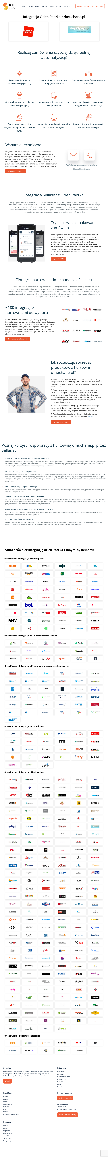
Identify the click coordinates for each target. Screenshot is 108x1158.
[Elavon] (45, 765)
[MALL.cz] (95, 597)
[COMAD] (78, 818)
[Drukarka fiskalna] (95, 1043)
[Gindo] (62, 1028)
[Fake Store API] (45, 1021)
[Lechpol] (12, 896)
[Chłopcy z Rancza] (62, 818)
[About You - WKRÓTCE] (62, 628)
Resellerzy (6, 1099)
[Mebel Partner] (62, 912)
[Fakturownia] (78, 697)
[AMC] (95, 779)
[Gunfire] (95, 997)
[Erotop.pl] (62, 842)
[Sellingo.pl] (12, 643)
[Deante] (29, 826)
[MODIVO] (12, 581)
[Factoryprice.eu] (45, 997)
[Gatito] (78, 997)
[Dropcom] (29, 834)
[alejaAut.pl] (78, 989)
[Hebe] (45, 589)
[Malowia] (45, 1005)
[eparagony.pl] (29, 704)
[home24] (62, 597)
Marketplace (61, 1072)
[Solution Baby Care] (62, 958)
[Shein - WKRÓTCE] (95, 620)
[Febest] (78, 850)
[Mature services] (29, 912)
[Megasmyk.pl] (78, 912)
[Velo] (78, 974)
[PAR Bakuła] (62, 935)
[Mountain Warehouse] (45, 620)
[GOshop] (78, 659)
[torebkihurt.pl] (78, 1013)
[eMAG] (45, 574)
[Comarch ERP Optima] (12, 681)
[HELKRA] (29, 865)
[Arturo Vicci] (78, 787)
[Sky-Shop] (12, 659)
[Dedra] (45, 826)
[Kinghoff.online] (95, 880)
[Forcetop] (95, 850)
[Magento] (29, 643)
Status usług (7, 1138)
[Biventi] (62, 811)
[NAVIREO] (29, 673)
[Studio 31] (62, 966)
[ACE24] (12, 779)
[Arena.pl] (45, 566)
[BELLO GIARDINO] (45, 803)
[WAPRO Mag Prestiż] (62, 681)
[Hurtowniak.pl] (78, 865)
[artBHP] (12, 997)
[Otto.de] (78, 574)
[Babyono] (95, 795)
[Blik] (62, 741)
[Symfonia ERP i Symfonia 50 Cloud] (95, 673)
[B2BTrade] (62, 795)
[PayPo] (45, 757)
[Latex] (78, 888)
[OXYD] (29, 935)
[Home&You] (45, 581)
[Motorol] (62, 920)
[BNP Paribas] (78, 741)
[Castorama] (95, 581)
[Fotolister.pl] (45, 1043)
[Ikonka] (45, 873)
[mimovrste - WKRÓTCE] (78, 628)
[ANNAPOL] (12, 787)
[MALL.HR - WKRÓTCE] (95, 628)
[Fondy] (45, 749)
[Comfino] (29, 765)
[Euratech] (95, 842)
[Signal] (29, 958)
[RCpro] (78, 943)
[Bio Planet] (29, 997)
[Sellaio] (95, 659)
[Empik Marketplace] (78, 566)
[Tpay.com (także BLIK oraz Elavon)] (12, 734)
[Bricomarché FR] (95, 613)
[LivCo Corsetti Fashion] (62, 896)
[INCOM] (62, 873)
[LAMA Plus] (45, 888)
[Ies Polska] (29, 873)
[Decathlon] (29, 581)
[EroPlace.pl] (45, 842)
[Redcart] (95, 651)
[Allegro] (12, 566)
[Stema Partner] (29, 966)
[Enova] (95, 681)
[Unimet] (62, 974)
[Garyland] (45, 857)
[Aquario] (45, 787)
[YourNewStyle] (12, 989)
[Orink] (95, 927)
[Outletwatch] (12, 935)
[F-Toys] (12, 850)
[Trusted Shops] (45, 1050)
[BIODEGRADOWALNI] (12, 811)
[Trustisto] (29, 1050)
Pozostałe (60, 1087)
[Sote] (45, 659)
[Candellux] (29, 818)
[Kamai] (45, 880)
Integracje (44, 6)
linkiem (90, 416)
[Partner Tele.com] (78, 935)
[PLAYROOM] (12, 943)
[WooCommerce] (62, 643)
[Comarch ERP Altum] (78, 681)
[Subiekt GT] (78, 673)
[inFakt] (95, 697)
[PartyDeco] (95, 935)
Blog (4, 1109)
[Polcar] (45, 943)
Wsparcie (66, 6)
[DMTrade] (78, 826)
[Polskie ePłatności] (12, 757)
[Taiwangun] (78, 966)
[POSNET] (78, 1043)
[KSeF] (95, 704)
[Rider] (45, 950)
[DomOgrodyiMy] (12, 834)
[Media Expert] (12, 605)
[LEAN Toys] (95, 888)
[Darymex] (12, 826)
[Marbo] (29, 904)
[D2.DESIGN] (95, 818)
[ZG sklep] (29, 989)
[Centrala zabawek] (45, 818)
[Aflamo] (12, 1013)
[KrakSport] (12, 888)
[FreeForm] (12, 857)
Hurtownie (60, 1074)
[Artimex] (62, 787)
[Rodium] (62, 950)
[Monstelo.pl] (45, 920)
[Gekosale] (12, 651)
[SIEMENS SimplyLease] (12, 741)
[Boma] (78, 811)
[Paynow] (95, 749)
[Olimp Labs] (62, 927)
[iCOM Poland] (12, 873)
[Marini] (45, 904)
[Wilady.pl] (78, 982)
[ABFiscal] (62, 1050)
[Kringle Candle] (29, 1005)
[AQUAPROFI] (29, 1028)
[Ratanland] (62, 1013)
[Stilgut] (45, 966)
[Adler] (62, 779)
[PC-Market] (45, 689)
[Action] (29, 779)
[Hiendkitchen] (12, 1005)
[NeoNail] (29, 927)
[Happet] (12, 865)
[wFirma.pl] (45, 673)
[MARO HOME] (78, 904)
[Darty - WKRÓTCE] (29, 628)
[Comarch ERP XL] (29, 681)
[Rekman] (95, 1005)
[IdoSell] (78, 643)
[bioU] (45, 811)
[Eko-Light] (95, 834)
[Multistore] (95, 920)
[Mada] (12, 904)
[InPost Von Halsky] (62, 620)
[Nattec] (12, 927)
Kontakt (59, 6)
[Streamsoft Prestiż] (95, 689)
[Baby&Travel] (78, 795)
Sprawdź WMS (58, 259)
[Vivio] (29, 982)
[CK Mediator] (45, 1028)
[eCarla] (62, 834)
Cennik (51, 6)
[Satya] (95, 950)
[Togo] (12, 974)
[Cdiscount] (95, 589)
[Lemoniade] (45, 896)
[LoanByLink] (12, 765)
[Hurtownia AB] (62, 865)
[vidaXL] (95, 974)
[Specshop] (12, 1021)
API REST (6, 1136)
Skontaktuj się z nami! (15, 171)
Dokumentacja (7, 1133)
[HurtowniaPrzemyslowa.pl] (95, 865)
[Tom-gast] (29, 974)
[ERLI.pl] (95, 566)
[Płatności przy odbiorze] (29, 757)
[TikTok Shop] (78, 620)
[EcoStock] (78, 834)
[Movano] (78, 920)
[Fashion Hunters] (45, 850)
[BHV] (12, 620)
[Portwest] (78, 1005)
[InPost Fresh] (62, 574)
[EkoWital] (29, 842)
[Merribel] (95, 1021)
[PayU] (45, 734)
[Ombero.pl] (62, 1005)
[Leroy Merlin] (29, 597)
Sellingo (5, 1102)
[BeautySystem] (29, 803)
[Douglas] (62, 589)
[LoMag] (29, 689)
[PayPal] (62, 734)
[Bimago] (95, 803)
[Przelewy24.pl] (78, 734)
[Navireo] (78, 704)
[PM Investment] (29, 943)
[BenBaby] (62, 803)
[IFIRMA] (45, 704)
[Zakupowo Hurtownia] (62, 1021)
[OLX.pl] (62, 566)
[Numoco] (45, 927)
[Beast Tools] (12, 803)
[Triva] (62, 697)
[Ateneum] (95, 787)
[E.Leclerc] (29, 613)
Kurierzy (60, 1082)
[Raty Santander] (95, 734)
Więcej (7, 1081)
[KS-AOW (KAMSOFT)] (12, 689)
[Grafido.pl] (62, 1043)
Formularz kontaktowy (67, 1114)
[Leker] (29, 896)
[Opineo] (29, 1043)
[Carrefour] (78, 605)
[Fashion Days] (45, 605)
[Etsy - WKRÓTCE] (78, 589)
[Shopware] (45, 651)
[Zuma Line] (29, 1021)
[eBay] (29, 566)
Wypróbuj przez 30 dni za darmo (90, 6)
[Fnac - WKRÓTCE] (12, 628)
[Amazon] (29, 574)
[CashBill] (95, 741)
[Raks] (62, 689)
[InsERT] (12, 719)
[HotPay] (45, 741)
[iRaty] (78, 757)
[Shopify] (78, 651)
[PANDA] (45, 935)
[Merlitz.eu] (95, 912)
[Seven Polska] (12, 958)
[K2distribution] (29, 880)
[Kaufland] (95, 574)
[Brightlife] (12, 818)
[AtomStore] (29, 659)
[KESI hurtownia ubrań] (78, 880)
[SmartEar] (45, 958)
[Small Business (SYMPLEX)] (78, 689)
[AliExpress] (29, 589)
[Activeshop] (45, 779)
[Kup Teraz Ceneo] (12, 574)
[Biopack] (29, 811)
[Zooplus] (78, 613)
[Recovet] (95, 943)
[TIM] (95, 966)
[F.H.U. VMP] (29, 850)
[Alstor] (95, 989)
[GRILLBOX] (78, 857)
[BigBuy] (78, 803)
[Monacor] (29, 920)
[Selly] (62, 659)
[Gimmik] (62, 857)
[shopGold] (62, 651)
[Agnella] (62, 989)
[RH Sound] (29, 950)
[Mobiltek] (78, 749)
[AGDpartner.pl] (78, 779)
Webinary (6, 1107)
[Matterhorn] (12, 912)
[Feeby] (62, 997)
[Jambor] (95, 873)
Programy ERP (61, 1079)
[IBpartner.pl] (29, 1013)
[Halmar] (95, 857)
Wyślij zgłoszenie (65, 1098)
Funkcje (24, 6)
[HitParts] (45, 865)
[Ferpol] (62, 826)
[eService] (29, 749)
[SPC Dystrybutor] (12, 966)
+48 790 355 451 (62, 1107)
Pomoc (5, 1128)
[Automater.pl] (12, 1050)
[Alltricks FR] (29, 620)
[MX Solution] (45, 912)
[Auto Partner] (12, 795)
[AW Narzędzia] (29, 795)
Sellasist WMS (34, 6)
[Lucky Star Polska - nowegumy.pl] (78, 896)
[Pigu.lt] (62, 581)
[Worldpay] (29, 741)
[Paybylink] (95, 757)
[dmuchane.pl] (95, 826)
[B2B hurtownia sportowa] (45, 795)
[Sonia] (78, 958)
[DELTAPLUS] (78, 1021)
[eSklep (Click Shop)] (95, 643)
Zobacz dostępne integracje (17, 339)
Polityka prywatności (9, 1141)
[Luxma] (95, 896)
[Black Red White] (12, 589)
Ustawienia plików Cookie (11, 1114)
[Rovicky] (78, 950)
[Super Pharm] (12, 613)
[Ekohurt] (12, 842)
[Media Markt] (45, 597)
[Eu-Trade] (78, 842)
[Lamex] (62, 888)
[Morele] (78, 581)
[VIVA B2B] (12, 982)
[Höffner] (62, 613)
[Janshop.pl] (12, 880)
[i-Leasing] (62, 757)
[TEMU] (12, 597)
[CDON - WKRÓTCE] (45, 628)
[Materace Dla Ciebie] (95, 904)
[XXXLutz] (45, 613)
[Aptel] (29, 787)
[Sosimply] (95, 958)
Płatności (60, 1084)
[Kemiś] (62, 880)
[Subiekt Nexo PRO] (62, 673)
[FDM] (62, 850)
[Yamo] (95, 982)
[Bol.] (29, 605)
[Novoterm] (45, 1013)
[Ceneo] (12, 1043)
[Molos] (12, 920)
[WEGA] (45, 982)
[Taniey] (78, 597)
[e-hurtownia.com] (45, 834)
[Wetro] (62, 982)
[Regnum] (12, 950)
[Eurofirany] (95, 1013)
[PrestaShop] (45, 643)
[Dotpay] (29, 734)
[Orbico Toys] (78, 927)
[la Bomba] (29, 888)
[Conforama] (62, 605)
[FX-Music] (29, 857)
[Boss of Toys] (95, 811)
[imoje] (62, 749)
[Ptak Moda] (62, 943)
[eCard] (12, 749)
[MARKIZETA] (62, 904)
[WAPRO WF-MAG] (12, 673)
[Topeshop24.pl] (45, 974)
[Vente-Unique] (95, 605)
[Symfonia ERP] (45, 697)
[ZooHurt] (45, 989)
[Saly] (29, 651)
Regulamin (6, 1131)
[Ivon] (78, 873)
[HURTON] (12, 1028)
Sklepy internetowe (63, 1077)
